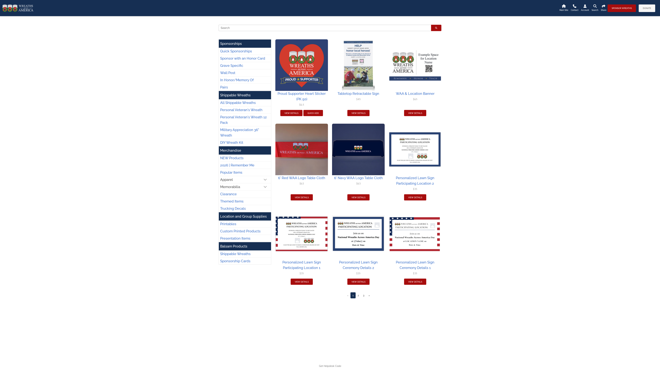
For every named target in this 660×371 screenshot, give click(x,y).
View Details (291, 113)
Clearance (228, 194)
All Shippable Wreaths (238, 103)
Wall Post (227, 73)
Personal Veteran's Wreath (241, 110)
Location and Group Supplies (243, 216)
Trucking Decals (233, 208)
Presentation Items (235, 238)
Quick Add (313, 113)
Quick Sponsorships (236, 51)
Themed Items (232, 201)
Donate (647, 8)
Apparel (226, 180)
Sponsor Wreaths (622, 8)
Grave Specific (231, 66)
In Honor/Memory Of (237, 80)
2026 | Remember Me (237, 165)
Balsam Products (233, 246)
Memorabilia (230, 187)
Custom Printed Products (240, 231)
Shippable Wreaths (235, 95)
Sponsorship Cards (235, 261)
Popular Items (231, 172)
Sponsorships (231, 44)
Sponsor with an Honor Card (242, 58)
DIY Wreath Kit (231, 142)
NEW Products (232, 158)
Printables (228, 224)
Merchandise (230, 150)
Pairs (224, 87)
